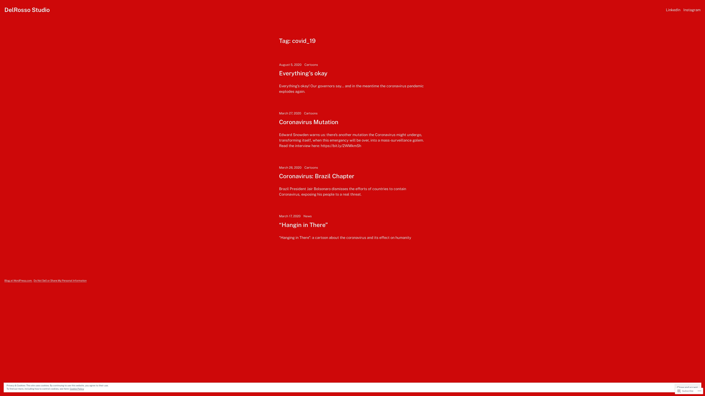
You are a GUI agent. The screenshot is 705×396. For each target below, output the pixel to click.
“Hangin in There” (303, 225)
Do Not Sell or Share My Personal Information (60, 280)
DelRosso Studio (27, 9)
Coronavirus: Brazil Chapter (316, 176)
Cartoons (311, 65)
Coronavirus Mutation (308, 122)
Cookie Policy (77, 389)
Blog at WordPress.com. (18, 280)
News (307, 216)
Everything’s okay (303, 73)
